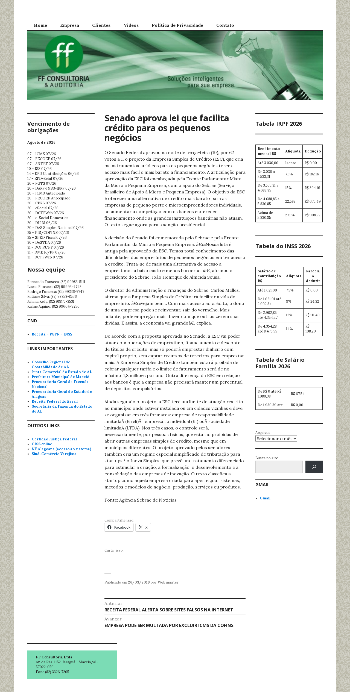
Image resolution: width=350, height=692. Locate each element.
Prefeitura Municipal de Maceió (60, 377)
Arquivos (262, 432)
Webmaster (168, 582)
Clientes (101, 25)
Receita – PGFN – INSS (52, 334)
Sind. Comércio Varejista (54, 454)
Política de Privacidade (177, 25)
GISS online (42, 444)
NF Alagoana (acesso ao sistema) (61, 449)
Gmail (265, 498)
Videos (131, 25)
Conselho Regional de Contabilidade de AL (51, 364)
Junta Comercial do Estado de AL (62, 372)
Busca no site (266, 458)
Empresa (69, 25)
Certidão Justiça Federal (54, 439)
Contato (225, 25)
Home (40, 25)
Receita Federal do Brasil (55, 401)
